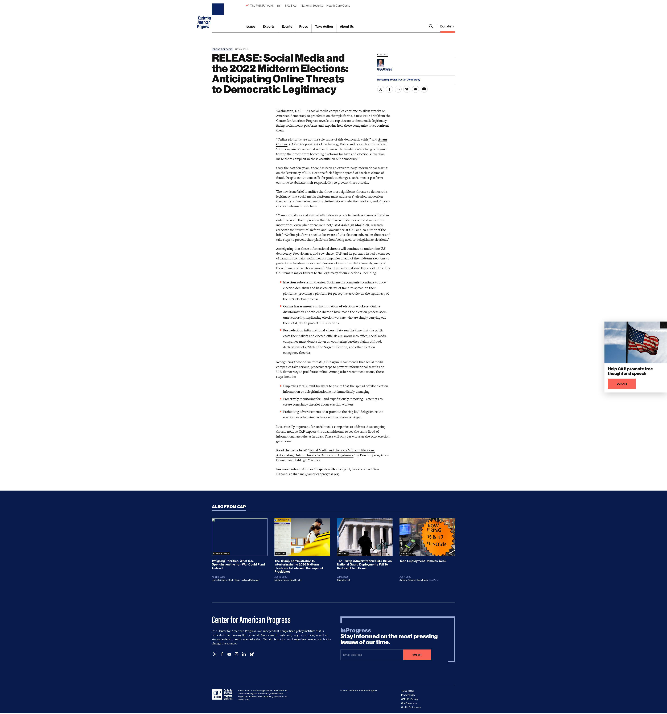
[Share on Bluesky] (406, 89)
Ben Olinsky (296, 580)
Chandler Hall (343, 580)
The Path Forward (261, 5)
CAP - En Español (409, 699)
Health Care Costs (338, 5)
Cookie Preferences (411, 707)
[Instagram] (236, 654)
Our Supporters (409, 703)
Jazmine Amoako (408, 580)
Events (287, 27)
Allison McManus (250, 580)
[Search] (431, 28)
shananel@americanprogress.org (316, 474)
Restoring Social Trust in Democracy (398, 79)
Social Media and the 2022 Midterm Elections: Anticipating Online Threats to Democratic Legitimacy (325, 453)
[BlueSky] (251, 654)
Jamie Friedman (219, 580)
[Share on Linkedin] (398, 89)
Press (303, 27)
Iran (279, 5)
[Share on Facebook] (389, 89)
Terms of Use (407, 691)
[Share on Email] (415, 89)
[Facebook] (222, 654)
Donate (446, 26)
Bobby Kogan (234, 580)
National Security (312, 5)
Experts (269, 27)
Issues (251, 27)
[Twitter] (214, 654)
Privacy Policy (408, 695)
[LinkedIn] (244, 654)
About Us (347, 27)
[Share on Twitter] (380, 89)
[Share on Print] (424, 89)
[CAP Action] (223, 694)
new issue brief (366, 115)
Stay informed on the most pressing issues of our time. (389, 636)
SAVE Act (291, 5)
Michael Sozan (281, 580)
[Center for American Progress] (218, 16)
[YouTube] (229, 654)
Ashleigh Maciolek (355, 225)
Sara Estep (422, 580)
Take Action (324, 27)
